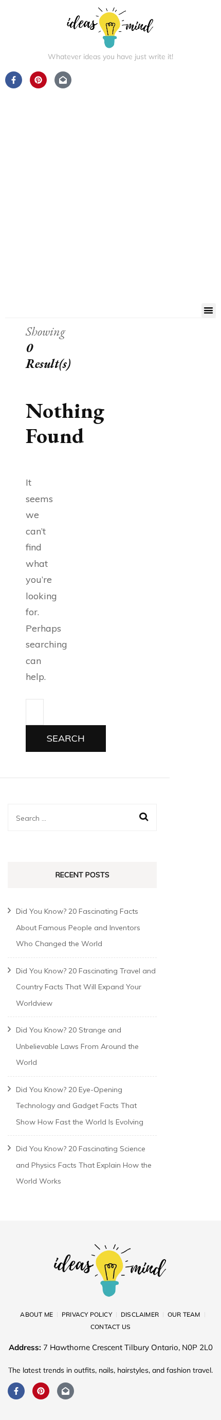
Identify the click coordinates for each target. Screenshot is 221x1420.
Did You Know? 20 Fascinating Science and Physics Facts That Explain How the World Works (84, 1165)
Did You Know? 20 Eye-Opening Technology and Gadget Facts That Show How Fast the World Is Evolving (79, 1106)
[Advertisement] (110, 187)
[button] (208, 310)
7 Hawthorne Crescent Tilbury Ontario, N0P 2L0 (128, 1347)
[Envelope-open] (65, 1390)
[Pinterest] (40, 1390)
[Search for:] (35, 712)
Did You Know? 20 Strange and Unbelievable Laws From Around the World (77, 1046)
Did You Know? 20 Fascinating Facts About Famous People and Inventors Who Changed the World (78, 927)
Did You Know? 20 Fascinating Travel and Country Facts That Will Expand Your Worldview (86, 987)
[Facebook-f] (16, 1390)
